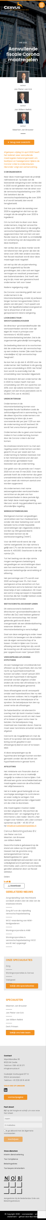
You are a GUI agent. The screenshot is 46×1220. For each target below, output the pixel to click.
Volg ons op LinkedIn (14, 1086)
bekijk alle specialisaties (22, 985)
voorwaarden (27, 1214)
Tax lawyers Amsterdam (14, 1168)
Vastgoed (10, 979)
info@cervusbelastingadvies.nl (21, 825)
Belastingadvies (10, 1163)
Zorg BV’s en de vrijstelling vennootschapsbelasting (18, 912)
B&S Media (34, 1216)
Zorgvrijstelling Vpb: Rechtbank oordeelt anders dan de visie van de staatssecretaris (23, 900)
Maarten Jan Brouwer (16, 1005)
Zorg (8, 966)
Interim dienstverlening (14, 1154)
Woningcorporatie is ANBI (18, 930)
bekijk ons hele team (20, 1032)
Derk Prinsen (12, 1026)
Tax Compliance (11, 1159)
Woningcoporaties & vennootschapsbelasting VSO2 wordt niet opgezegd (21, 940)
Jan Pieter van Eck (15, 1012)
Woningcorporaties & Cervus (20, 972)
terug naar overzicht (20, 142)
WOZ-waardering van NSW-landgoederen (19, 922)
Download (15, 885)
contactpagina (15, 1097)
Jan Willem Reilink (14, 1019)
